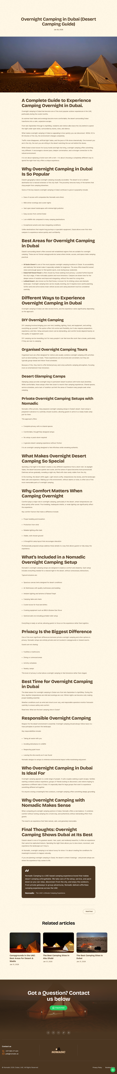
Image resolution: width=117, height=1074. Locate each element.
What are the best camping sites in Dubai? (45, 710)
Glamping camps (27, 382)
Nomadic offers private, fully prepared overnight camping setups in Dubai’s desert (51, 409)
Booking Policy (110, 1067)
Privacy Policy (97, 1067)
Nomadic (27, 850)
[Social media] (48, 1032)
